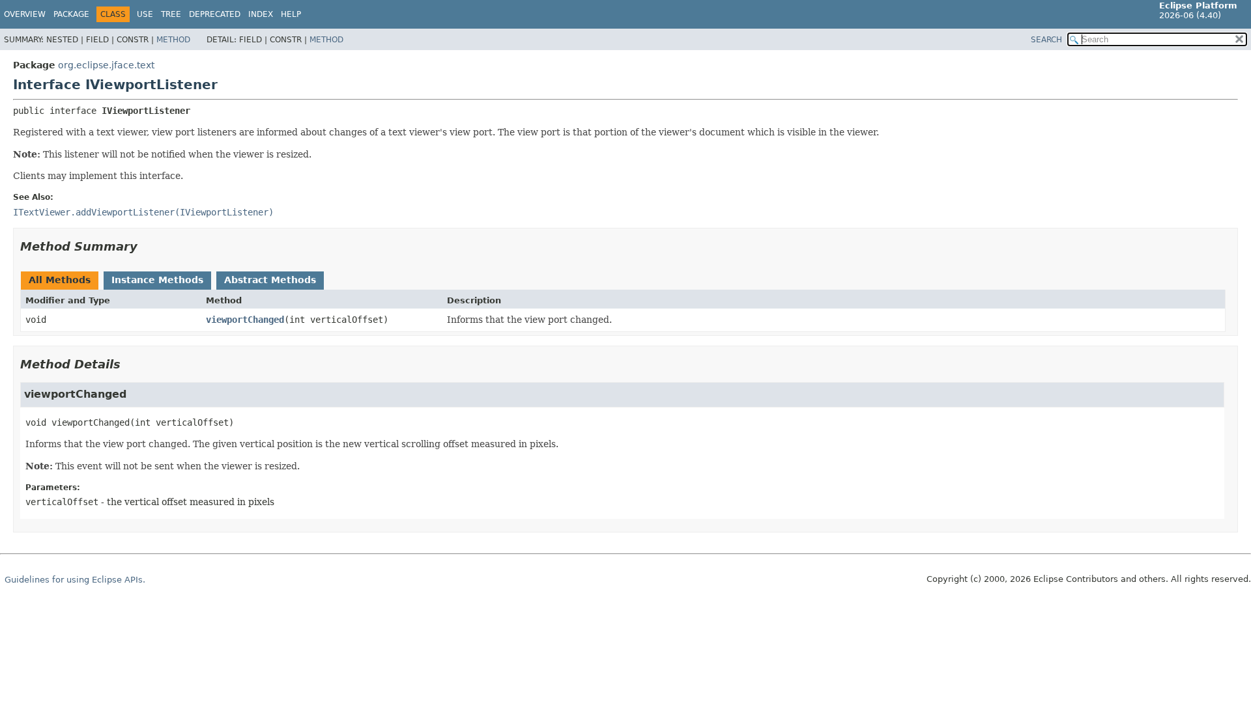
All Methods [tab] (60, 280)
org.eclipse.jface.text (106, 65)
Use (145, 14)
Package (71, 14)
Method (173, 39)
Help (291, 14)
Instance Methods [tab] (157, 280)
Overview (25, 14)
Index (260, 14)
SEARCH (1046, 39)
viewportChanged (245, 319)
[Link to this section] (146, 246)
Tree (171, 14)
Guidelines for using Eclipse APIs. (75, 580)
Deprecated (214, 14)
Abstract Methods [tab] (270, 280)
